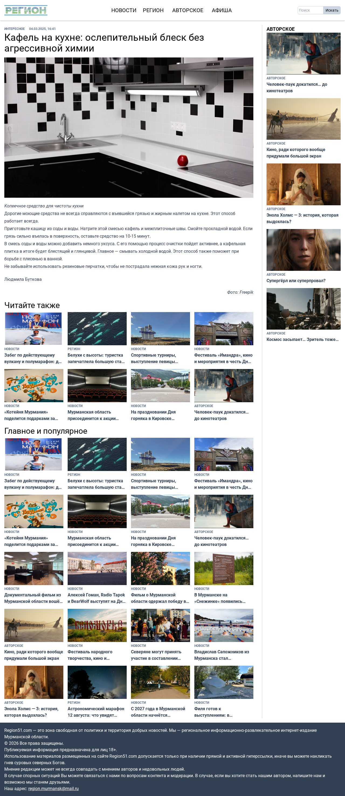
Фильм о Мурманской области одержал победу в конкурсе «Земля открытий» (160, 598)
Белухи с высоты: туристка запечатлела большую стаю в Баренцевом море (96, 358)
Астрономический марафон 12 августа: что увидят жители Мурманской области (96, 712)
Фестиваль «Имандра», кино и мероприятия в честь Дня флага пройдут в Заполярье (223, 358)
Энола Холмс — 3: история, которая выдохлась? (31, 712)
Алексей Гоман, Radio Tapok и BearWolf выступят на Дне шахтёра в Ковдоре (96, 598)
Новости (123, 10)
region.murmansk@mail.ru (53, 788)
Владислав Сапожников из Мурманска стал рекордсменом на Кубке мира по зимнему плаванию (222, 655)
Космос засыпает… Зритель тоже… (303, 339)
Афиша (222, 10)
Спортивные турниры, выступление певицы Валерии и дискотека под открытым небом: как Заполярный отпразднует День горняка (157, 358)
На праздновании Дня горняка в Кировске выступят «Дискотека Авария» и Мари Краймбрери (153, 415)
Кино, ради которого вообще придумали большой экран (33, 655)
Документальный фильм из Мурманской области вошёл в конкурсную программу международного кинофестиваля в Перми (33, 598)
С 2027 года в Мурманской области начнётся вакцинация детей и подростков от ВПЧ (158, 712)
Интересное (14, 28)
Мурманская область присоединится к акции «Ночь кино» (92, 415)
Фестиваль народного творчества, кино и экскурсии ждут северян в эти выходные (95, 655)
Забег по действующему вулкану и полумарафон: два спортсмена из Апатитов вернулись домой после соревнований (33, 358)
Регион (153, 10)
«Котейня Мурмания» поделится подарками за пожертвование (29, 415)
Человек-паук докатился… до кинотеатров (221, 415)
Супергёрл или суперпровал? (296, 280)
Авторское (187, 10)
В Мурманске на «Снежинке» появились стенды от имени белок (218, 598)
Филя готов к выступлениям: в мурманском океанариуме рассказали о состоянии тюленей (221, 712)
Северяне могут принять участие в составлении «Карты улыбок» (156, 655)
